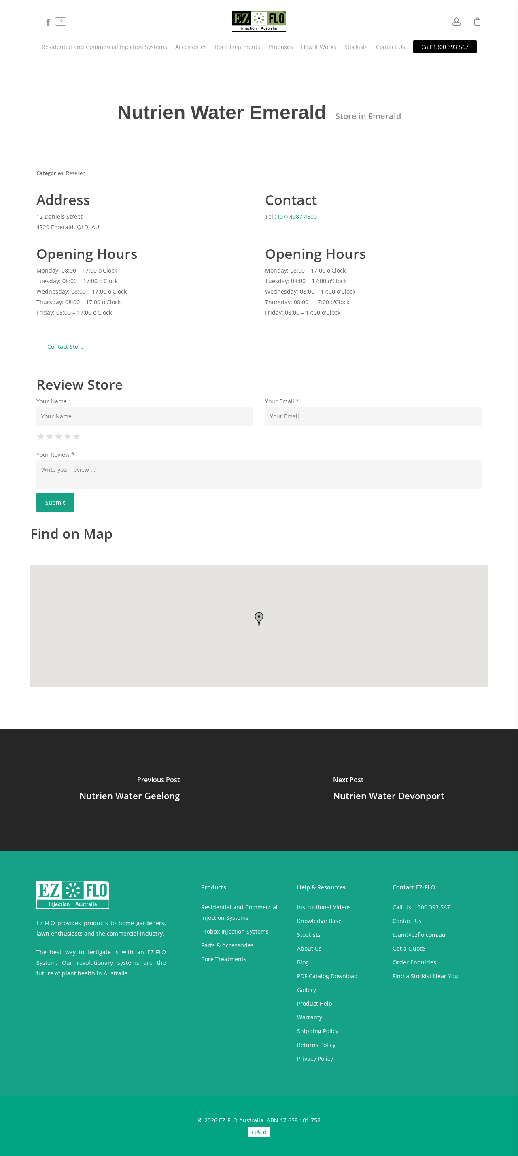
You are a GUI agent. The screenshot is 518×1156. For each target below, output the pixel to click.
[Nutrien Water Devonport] (388, 790)
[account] (456, 21)
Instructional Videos (324, 907)
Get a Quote (409, 948)
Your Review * (55, 455)
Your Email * (282, 401)
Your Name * (54, 401)
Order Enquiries (414, 962)
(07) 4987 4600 (297, 216)
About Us (309, 948)
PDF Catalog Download (327, 976)
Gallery (306, 990)
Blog (303, 962)
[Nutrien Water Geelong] (129, 790)
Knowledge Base (319, 921)
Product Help (314, 1003)
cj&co (259, 1132)
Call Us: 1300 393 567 (421, 907)
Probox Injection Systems (235, 931)
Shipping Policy (317, 1031)
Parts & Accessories (227, 945)
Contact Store (65, 346)
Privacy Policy (315, 1058)
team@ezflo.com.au (419, 934)
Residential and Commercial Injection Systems (239, 912)
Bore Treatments (223, 959)
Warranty (309, 1017)
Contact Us (407, 921)
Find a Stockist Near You (425, 976)
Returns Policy (316, 1045)
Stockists (309, 934)
